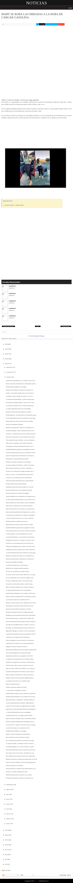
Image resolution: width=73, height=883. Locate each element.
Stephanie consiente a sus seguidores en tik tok (19, 656)
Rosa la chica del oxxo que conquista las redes (19, 490)
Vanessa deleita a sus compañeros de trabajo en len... (21, 496)
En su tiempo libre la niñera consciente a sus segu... (20, 740)
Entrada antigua (66, 326)
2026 (6, 344)
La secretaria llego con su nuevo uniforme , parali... (20, 747)
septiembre (9, 784)
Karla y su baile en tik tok (13, 684)
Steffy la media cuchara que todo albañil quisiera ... (20, 678)
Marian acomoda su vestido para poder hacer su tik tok (21, 759)
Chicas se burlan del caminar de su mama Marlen (19, 481)
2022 (6, 363)
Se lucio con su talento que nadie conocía (17, 571)
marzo (8, 814)
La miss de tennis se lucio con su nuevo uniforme (19, 518)
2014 (6, 864)
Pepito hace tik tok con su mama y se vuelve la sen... (20, 509)
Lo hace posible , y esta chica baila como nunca (19, 534)
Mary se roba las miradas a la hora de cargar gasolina (21, 762)
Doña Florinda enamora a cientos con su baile (19, 775)
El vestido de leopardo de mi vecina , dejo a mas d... (20, 671)
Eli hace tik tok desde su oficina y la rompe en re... (20, 390)
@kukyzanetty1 (8, 201)
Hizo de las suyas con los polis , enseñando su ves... (20, 753)
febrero (8, 819)
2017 (6, 850)
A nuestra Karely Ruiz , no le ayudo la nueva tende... (20, 537)
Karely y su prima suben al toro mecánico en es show (21, 603)
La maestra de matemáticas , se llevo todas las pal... (20, 399)
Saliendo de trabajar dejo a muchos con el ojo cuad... (20, 546)
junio (8, 799)
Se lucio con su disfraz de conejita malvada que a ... (20, 471)
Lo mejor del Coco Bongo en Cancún (16, 690)
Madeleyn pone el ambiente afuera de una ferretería (20, 615)
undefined (12, 286)
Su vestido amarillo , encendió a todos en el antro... (20, 743)
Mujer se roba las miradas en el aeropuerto (18, 734)
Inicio (37, 326)
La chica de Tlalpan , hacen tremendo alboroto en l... (20, 430)
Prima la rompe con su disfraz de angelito (17, 493)
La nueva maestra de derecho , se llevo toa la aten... (20, 465)
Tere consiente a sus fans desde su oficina (17, 737)
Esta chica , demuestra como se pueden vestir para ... (21, 437)
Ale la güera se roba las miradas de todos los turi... (20, 446)
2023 (6, 359)
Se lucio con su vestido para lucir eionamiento (19, 477)
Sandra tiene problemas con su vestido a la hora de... (21, 380)
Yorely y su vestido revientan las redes (16, 772)
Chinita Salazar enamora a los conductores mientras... (21, 693)
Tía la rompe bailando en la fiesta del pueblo (18, 653)
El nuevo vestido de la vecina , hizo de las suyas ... (19, 581)
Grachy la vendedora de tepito (14, 424)
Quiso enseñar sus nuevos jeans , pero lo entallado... (20, 503)
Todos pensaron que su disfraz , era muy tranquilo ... (20, 440)
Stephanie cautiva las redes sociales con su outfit (19, 487)
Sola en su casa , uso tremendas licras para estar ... (20, 474)
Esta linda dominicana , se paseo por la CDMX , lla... (20, 618)
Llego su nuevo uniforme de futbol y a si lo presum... (20, 668)
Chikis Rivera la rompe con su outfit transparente (20, 643)
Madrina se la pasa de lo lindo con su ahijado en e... (20, 427)
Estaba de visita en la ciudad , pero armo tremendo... (20, 549)
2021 (6, 830)
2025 (6, 349)
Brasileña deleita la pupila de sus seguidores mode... (20, 449)
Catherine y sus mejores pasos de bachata (18, 637)
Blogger (42, 336)
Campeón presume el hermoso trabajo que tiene (19, 612)
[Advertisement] (36, 41)
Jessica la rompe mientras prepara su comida (18, 412)
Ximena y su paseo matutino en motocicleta (18, 462)
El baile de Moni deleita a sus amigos (16, 387)
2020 (6, 835)
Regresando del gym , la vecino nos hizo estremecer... (21, 631)
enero (8, 823)
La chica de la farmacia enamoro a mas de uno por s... (21, 499)
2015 (6, 859)
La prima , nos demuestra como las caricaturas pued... (21, 434)
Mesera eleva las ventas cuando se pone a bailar (19, 421)
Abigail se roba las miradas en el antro (16, 646)
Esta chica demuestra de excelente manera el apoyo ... (21, 621)
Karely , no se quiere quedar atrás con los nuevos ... (20, 393)
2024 (6, 354)
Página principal (5, 870)
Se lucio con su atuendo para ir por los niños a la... (20, 543)
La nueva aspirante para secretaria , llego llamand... (20, 703)
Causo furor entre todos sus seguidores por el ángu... (21, 706)
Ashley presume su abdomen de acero (16, 521)
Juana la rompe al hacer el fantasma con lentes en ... (20, 456)
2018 (6, 845)
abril (7, 809)
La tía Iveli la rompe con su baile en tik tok (17, 599)
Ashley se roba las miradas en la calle (16, 687)
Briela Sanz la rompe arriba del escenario (17, 459)
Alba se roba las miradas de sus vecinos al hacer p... (20, 587)
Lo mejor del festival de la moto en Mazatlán (18, 409)
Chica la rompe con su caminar (14, 765)
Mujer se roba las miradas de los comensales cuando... (21, 384)
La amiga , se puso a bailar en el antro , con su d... (19, 396)
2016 (6, 854)
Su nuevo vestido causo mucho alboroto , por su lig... (21, 574)
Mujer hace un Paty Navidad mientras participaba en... (21, 709)
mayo (8, 804)
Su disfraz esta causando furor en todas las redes (19, 659)
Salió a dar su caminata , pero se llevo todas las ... (19, 443)
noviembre (9, 372)
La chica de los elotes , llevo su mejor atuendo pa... (20, 405)
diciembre (9, 367)
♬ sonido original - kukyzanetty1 (13, 205)
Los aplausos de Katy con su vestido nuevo (18, 681)
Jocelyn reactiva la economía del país (16, 484)
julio (7, 794)
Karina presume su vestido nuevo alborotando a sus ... (21, 768)
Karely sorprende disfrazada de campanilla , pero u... (20, 721)
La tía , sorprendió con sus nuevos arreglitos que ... (20, 578)
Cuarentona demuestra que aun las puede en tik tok (20, 452)
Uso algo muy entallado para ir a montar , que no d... (20, 625)
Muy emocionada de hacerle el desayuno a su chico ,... (21, 512)
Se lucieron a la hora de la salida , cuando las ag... (19, 584)
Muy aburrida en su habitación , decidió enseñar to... (20, 700)
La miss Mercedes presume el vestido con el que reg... (21, 418)
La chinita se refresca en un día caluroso (17, 565)
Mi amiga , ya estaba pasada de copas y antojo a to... (20, 628)
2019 (6, 840)
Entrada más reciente (8, 326)
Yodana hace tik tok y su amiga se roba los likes (19, 715)
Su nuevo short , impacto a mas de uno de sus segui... (21, 725)
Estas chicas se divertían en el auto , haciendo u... (19, 468)
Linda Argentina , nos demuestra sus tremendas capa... (21, 415)
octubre (8, 377)
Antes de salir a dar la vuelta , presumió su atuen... (20, 665)
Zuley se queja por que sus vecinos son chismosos (20, 640)
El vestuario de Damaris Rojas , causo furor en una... (20, 402)
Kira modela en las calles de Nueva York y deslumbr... (21, 756)
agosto (8, 789)
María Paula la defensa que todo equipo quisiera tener (21, 650)
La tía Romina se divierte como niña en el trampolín (20, 515)
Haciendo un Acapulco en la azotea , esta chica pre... (20, 662)
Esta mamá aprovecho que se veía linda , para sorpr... (21, 750)
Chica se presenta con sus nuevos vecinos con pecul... (21, 531)
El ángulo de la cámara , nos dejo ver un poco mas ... (20, 540)
